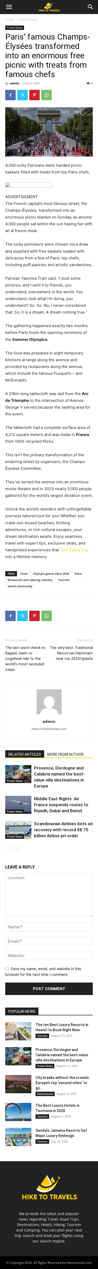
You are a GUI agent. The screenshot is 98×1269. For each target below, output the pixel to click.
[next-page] (17, 849)
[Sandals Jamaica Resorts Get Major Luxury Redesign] (18, 1137)
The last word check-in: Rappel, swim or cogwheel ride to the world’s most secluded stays (25, 658)
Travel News (28, 19)
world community (20, 586)
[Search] (90, 7)
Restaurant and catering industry (30, 580)
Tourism (64, 580)
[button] (9, 7)
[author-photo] (49, 714)
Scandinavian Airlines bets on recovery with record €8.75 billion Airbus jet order (63, 829)
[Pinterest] (34, 95)
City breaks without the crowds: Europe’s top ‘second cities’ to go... (63, 1083)
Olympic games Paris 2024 (51, 574)
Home (9, 19)
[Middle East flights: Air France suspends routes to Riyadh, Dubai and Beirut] (18, 805)
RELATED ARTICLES (24, 754)
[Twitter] (22, 95)
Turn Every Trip (74, 549)
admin (14, 83)
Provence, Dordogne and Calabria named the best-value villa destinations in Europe (62, 1055)
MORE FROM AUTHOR (65, 754)
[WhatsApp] (46, 95)
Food (23, 574)
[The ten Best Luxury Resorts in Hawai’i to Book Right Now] (18, 1031)
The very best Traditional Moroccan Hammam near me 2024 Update (71, 653)
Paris (78, 574)
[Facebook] (10, 95)
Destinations (45, 1094)
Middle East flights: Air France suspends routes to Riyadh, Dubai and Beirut (61, 804)
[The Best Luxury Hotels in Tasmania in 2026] (18, 1112)
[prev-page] (8, 849)
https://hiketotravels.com (49, 729)
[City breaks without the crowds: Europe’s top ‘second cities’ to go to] (18, 1084)
